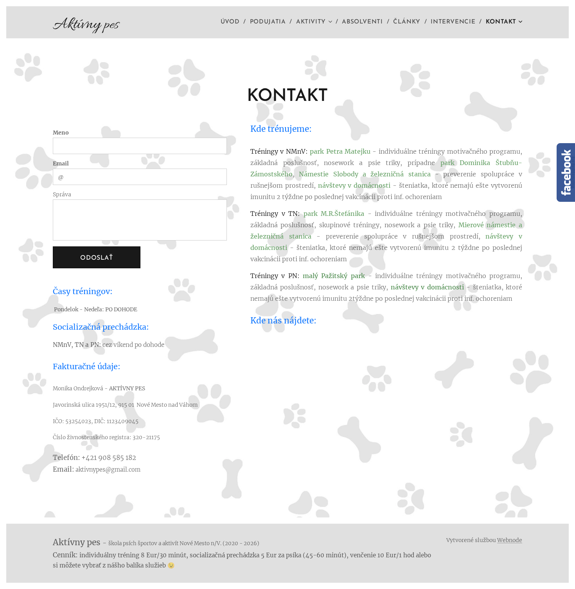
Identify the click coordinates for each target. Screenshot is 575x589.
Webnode (509, 540)
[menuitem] (232, 22)
